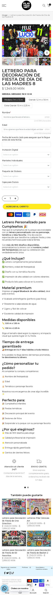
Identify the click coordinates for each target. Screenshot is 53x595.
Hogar (5, 15)
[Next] (49, 41)
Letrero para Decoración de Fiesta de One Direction (14, 521)
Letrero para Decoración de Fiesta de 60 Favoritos (14, 553)
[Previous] (4, 41)
